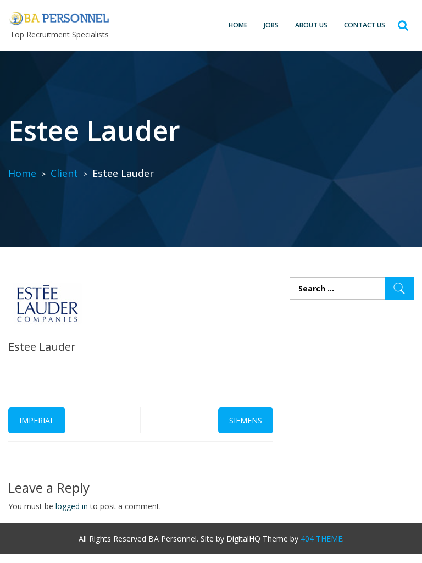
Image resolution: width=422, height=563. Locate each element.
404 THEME (321, 538)
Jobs (271, 25)
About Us (311, 25)
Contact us (364, 25)
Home (238, 25)
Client (64, 173)
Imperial (36, 420)
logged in (71, 506)
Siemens (245, 420)
